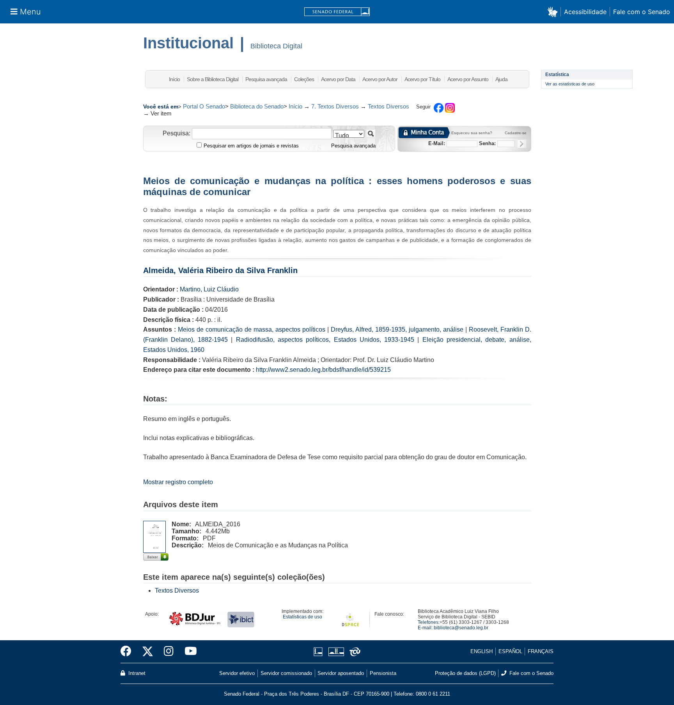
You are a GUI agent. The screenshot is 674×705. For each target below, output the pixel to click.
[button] (554, 11)
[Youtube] (188, 651)
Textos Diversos (388, 106)
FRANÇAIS (540, 651)
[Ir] (371, 133)
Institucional (188, 42)
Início (174, 79)
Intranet (136, 673)
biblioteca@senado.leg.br (461, 627)
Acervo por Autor (379, 79)
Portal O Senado (204, 106)
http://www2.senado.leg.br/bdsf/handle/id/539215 (323, 369)
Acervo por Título (422, 79)
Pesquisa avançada (266, 79)
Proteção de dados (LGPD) (465, 673)
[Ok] (521, 143)
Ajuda (501, 79)
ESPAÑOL (510, 651)
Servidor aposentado (340, 673)
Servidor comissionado (286, 673)
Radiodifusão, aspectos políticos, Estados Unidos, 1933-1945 (325, 339)
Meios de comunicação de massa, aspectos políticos (251, 329)
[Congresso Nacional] (336, 651)
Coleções (304, 79)
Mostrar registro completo (178, 482)
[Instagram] (168, 651)
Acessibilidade (585, 12)
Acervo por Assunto (467, 79)
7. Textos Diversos (335, 106)
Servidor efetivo (237, 673)
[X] (147, 651)
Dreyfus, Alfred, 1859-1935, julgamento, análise (397, 329)
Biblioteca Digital (276, 46)
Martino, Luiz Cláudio (209, 289)
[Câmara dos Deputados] (319, 651)
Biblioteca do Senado (257, 106)
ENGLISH (481, 651)
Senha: (487, 143)
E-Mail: (436, 143)
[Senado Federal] (337, 11)
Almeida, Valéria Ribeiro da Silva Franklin (220, 270)
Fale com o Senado (641, 12)
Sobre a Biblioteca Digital (212, 79)
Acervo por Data (338, 79)
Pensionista (383, 673)
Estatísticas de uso (302, 617)
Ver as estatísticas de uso (569, 84)
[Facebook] (129, 651)
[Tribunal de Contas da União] (353, 651)
